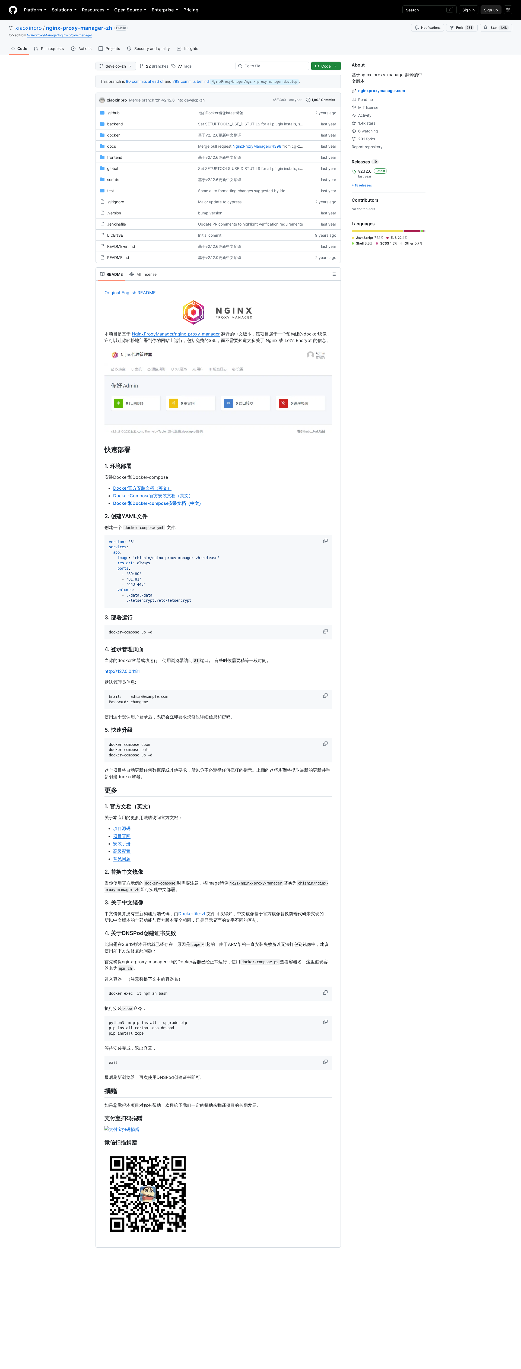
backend (115, 124)
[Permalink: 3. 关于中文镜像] (100, 902)
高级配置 (122, 851)
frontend (114, 157)
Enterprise (163, 9)
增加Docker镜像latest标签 (220, 112)
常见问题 (122, 858)
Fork (464, 28)
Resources (93, 9)
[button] (326, 541)
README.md (118, 257)
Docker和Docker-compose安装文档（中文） (158, 503)
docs (111, 146)
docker (113, 135)
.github (113, 112)
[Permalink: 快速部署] (100, 450)
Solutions (62, 9)
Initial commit (209, 235)
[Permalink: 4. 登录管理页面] (100, 649)
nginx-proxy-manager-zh (79, 28)
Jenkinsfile (116, 224)
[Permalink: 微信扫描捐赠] (100, 1142)
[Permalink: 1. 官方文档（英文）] (100, 806)
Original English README (130, 292)
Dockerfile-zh (192, 913)
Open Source (128, 9)
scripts (113, 179)
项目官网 (122, 836)
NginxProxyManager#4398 (257, 146)
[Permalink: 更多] (100, 790)
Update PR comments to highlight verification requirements (250, 224)
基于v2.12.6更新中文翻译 (219, 135)
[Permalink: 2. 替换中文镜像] (100, 872)
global (112, 168)
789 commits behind (191, 81)
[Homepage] (13, 9)
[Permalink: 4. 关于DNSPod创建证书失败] (100, 933)
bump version (210, 213)
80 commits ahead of (145, 81)
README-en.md (121, 246)
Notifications (430, 28)
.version (114, 213)
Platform (33, 9)
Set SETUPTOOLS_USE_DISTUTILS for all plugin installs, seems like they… (263, 124)
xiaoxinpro (28, 28)
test (110, 190)
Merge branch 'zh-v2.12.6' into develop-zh (167, 100)
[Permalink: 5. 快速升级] (100, 730)
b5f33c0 (279, 100)
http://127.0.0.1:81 (122, 671)
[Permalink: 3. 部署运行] (100, 618)
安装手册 (122, 843)
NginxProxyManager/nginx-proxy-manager (59, 35)
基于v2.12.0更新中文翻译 (219, 257)
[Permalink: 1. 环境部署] (100, 466)
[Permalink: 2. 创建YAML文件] (100, 516)
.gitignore (115, 201)
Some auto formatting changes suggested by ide (241, 190)
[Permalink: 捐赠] (100, 1091)
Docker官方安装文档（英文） (142, 488)
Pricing (190, 9)
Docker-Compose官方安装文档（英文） (153, 495)
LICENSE (115, 235)
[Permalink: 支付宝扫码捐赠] (100, 1118)
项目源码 (122, 828)
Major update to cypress (220, 201)
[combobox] (274, 66)
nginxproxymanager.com (381, 90)
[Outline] (333, 274)
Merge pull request (214, 146)
